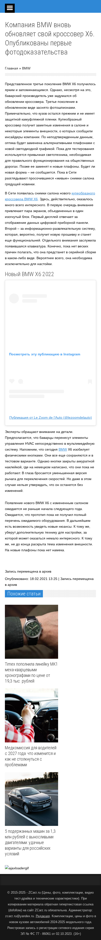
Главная (11, 68)
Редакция (43, 916)
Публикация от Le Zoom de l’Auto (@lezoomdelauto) (50, 417)
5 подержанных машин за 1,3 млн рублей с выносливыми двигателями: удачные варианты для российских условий (30, 842)
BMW (26, 68)
